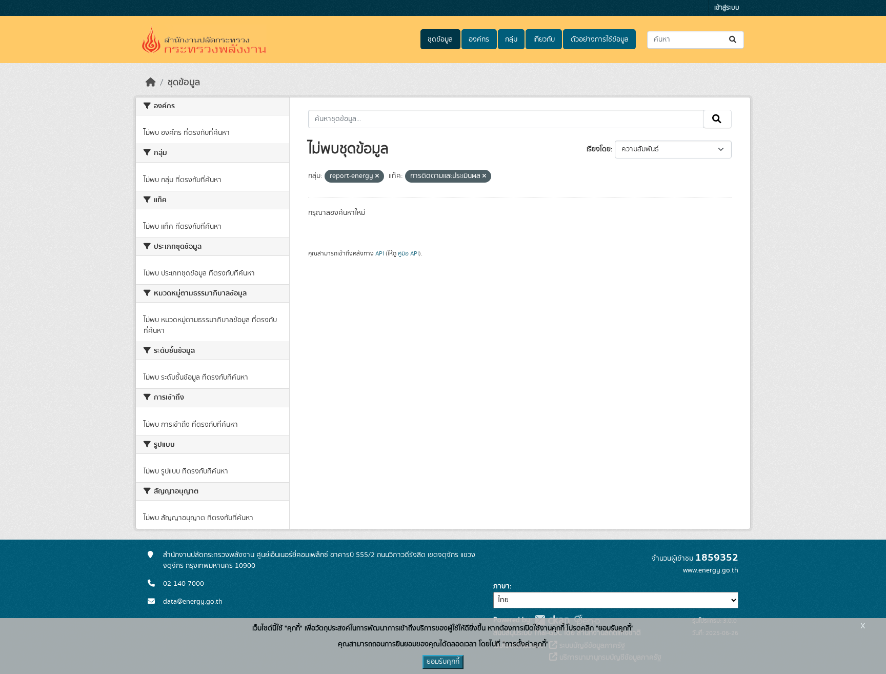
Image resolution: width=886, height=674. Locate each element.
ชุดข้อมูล (440, 39)
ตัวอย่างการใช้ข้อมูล (600, 39)
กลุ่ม (511, 39)
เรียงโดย (599, 149)
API (379, 253)
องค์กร (479, 39)
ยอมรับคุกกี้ (443, 662)
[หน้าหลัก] (151, 82)
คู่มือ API (408, 253)
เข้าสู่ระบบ (726, 8)
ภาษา (501, 586)
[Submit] (733, 40)
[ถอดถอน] (377, 176)
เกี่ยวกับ (544, 39)
